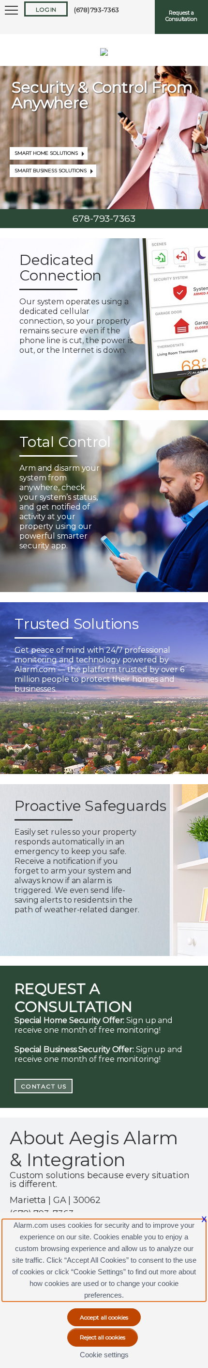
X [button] (204, 1219)
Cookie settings (104, 1355)
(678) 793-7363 (96, 10)
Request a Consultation (181, 15)
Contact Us (44, 1086)
